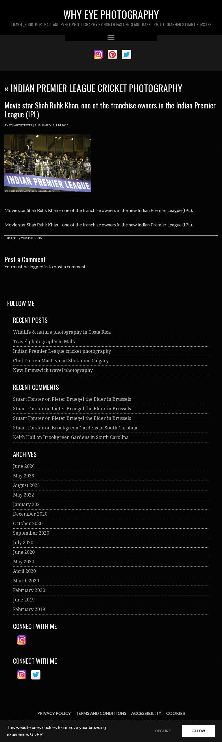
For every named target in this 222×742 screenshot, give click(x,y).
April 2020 (24, 571)
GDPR (36, 734)
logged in (38, 266)
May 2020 (23, 561)
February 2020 (29, 590)
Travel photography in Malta (45, 341)
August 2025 (26, 485)
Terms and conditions (101, 713)
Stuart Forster (21, 125)
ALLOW (198, 731)
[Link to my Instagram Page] (21, 640)
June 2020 (24, 552)
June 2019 (24, 600)
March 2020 (26, 581)
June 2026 (24, 466)
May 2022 (23, 495)
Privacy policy (54, 713)
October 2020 (27, 523)
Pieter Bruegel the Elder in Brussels (91, 399)
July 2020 (23, 542)
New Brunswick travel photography (53, 370)
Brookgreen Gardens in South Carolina (94, 428)
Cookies (175, 713)
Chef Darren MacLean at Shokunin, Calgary (61, 360)
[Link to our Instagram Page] (98, 54)
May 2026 (23, 476)
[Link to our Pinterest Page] (112, 54)
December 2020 (30, 514)
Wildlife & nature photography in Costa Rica (62, 332)
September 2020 (31, 533)
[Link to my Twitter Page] (35, 675)
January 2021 (27, 504)
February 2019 (29, 609)
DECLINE (163, 731)
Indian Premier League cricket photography (93, 88)
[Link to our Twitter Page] (126, 54)
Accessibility (146, 713)
